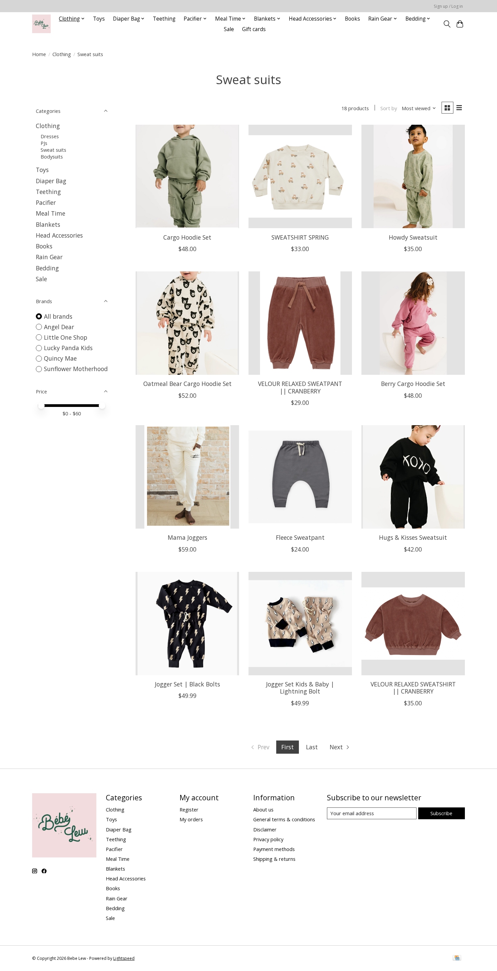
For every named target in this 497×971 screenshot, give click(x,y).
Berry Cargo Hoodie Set (413, 384)
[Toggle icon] (447, 24)
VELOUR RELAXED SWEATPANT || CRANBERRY (300, 387)
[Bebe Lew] (41, 24)
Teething (164, 18)
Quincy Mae (60, 358)
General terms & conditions (284, 819)
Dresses (50, 136)
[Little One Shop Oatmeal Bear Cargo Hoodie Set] (187, 323)
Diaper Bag (51, 181)
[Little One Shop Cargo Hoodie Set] (187, 176)
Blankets (48, 224)
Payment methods (274, 849)
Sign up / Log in (448, 6)
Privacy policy (268, 839)
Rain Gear (49, 257)
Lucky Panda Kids (68, 348)
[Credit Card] (457, 958)
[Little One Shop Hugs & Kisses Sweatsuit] (413, 477)
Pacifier (46, 202)
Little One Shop (65, 337)
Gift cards (254, 29)
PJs (44, 143)
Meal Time (50, 213)
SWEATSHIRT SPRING (300, 237)
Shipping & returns (274, 858)
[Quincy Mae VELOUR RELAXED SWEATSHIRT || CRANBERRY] (413, 623)
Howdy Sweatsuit (413, 237)
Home (39, 54)
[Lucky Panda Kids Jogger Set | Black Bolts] (187, 623)
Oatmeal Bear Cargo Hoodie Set (187, 384)
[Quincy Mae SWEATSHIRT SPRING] (300, 176)
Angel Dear (59, 327)
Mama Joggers (187, 537)
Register (189, 809)
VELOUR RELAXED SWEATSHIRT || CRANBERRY (413, 687)
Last (312, 747)
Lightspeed (124, 958)
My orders (191, 819)
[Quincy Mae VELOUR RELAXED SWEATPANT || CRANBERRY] (300, 323)
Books (352, 18)
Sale (229, 29)
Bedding (47, 268)
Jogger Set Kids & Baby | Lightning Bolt (300, 687)
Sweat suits (53, 149)
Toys (99, 18)
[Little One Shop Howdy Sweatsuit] (413, 176)
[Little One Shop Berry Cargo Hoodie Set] (413, 323)
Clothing (61, 54)
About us (263, 809)
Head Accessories (59, 235)
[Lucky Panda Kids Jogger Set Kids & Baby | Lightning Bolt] (300, 623)
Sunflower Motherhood (76, 369)
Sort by (388, 108)
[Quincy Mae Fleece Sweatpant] (300, 477)
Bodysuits (52, 156)
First (287, 747)
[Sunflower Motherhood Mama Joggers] (187, 477)
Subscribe (441, 813)
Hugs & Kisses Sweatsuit (413, 537)
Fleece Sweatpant (300, 537)
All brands (58, 316)
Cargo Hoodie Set (187, 237)
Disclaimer (265, 829)
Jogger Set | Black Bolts (187, 684)
